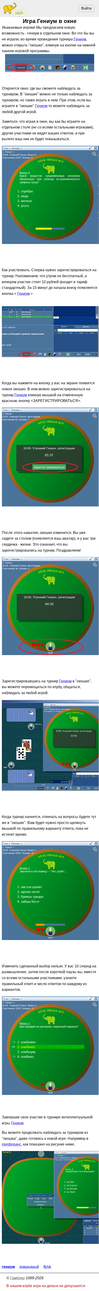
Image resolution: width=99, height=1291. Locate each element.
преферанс (11, 1144)
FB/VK (47, 1267)
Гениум (80, 39)
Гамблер (17, 1278)
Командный (29, 1267)
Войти (86, 8)
